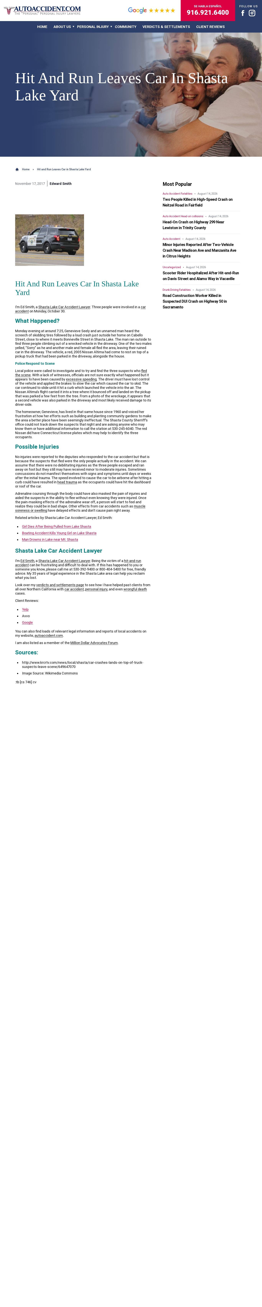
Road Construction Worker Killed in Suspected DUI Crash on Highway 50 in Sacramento (195, 301)
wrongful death (135, 589)
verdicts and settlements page (60, 585)
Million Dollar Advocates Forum (94, 643)
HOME (42, 27)
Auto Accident (171, 193)
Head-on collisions (192, 216)
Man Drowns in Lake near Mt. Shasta (50, 540)
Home (26, 169)
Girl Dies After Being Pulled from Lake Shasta (56, 526)
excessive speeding (81, 379)
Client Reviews (210, 27)
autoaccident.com (49, 635)
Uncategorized (172, 267)
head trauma (67, 482)
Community (125, 27)
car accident (74, 589)
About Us (62, 27)
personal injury (96, 589)
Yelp (25, 609)
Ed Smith (27, 561)
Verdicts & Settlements (166, 27)
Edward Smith (61, 184)
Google (27, 622)
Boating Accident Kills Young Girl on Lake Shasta (59, 533)
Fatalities (186, 193)
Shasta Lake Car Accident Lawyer (64, 307)
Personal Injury (93, 27)
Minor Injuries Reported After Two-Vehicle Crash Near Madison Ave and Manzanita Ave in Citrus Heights (199, 250)
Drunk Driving (171, 289)
